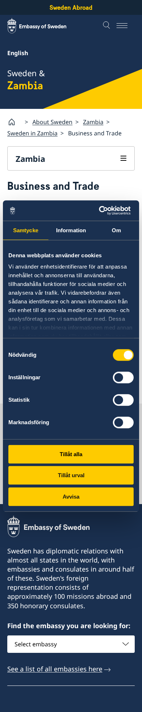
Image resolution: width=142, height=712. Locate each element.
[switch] (123, 377)
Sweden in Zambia (32, 133)
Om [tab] (116, 230)
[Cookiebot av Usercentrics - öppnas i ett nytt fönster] (102, 210)
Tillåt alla (71, 454)
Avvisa (71, 497)
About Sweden (52, 122)
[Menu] (126, 26)
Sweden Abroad (71, 7)
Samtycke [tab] (25, 230)
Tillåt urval (71, 475)
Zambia (93, 122)
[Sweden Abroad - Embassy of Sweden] (43, 26)
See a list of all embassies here (54, 668)
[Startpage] (14, 122)
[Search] (107, 26)
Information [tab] (71, 230)
